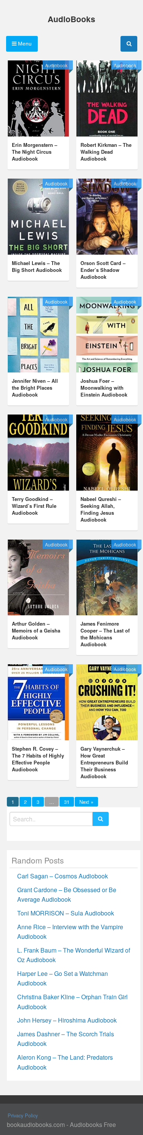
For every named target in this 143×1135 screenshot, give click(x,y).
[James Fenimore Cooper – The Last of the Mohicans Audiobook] (107, 578)
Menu (24, 44)
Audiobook (56, 65)
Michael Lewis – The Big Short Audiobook (37, 266)
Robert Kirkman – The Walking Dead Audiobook (106, 151)
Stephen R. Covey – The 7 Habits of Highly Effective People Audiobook (38, 759)
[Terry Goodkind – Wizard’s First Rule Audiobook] (38, 453)
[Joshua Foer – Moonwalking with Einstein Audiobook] (107, 335)
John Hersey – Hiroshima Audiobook (67, 1020)
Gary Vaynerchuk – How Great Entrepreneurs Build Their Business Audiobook (104, 762)
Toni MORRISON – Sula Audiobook (65, 913)
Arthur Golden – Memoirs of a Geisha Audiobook (36, 630)
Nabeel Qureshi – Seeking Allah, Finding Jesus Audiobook (100, 509)
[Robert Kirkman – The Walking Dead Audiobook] (107, 98)
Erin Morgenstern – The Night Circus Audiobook (34, 151)
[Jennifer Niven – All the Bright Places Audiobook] (38, 335)
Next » (86, 801)
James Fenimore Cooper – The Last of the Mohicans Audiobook (105, 634)
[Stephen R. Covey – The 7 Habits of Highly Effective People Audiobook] (38, 702)
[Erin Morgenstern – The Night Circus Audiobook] (38, 98)
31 (66, 801)
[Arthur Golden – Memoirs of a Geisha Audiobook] (38, 578)
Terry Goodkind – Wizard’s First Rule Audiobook (34, 506)
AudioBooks (71, 18)
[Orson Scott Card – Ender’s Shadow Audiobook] (107, 217)
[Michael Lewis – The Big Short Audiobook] (38, 217)
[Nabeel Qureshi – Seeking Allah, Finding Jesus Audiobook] (107, 453)
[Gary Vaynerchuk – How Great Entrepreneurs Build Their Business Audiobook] (107, 702)
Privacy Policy (23, 1115)
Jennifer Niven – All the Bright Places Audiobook (35, 387)
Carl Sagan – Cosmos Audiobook (62, 876)
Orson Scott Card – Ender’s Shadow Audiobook (102, 270)
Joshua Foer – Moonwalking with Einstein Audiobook (103, 387)
